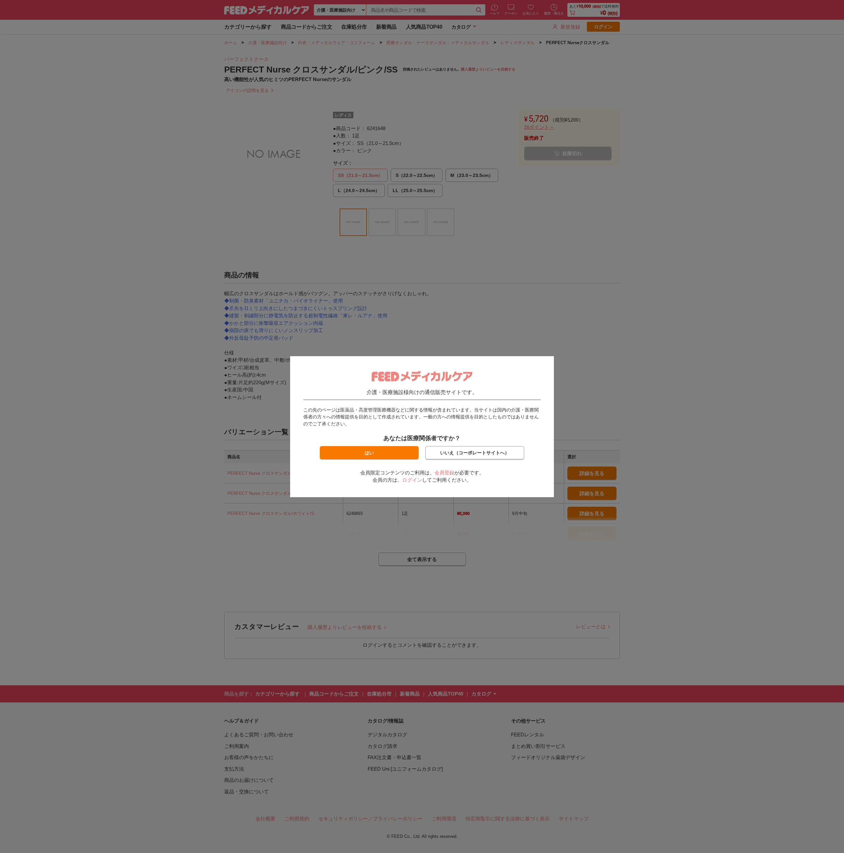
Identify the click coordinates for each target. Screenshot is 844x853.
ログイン (412, 480)
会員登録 (444, 472)
